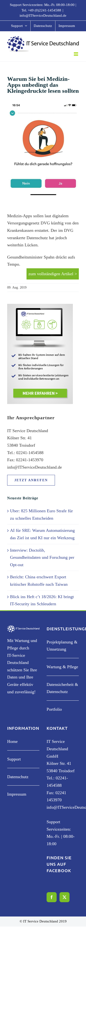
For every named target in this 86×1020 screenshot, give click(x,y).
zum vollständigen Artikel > (52, 273)
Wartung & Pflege (62, 666)
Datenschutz (17, 776)
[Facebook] (52, 897)
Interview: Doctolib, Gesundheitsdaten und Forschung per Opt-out (42, 557)
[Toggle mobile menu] (76, 54)
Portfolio (54, 709)
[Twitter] (64, 897)
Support (14, 759)
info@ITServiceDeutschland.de (43, 15)
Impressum (16, 794)
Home (12, 741)
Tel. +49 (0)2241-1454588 (41, 10)
